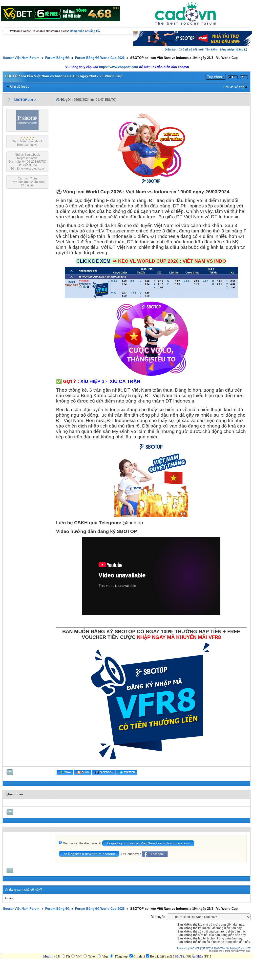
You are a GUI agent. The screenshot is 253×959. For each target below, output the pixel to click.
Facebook (157, 854)
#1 (58, 99)
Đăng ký (93, 30)
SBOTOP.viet (23, 100)
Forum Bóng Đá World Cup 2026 (100, 58)
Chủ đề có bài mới (191, 49)
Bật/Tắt (180, 956)
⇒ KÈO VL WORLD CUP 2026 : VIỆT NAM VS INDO (169, 261)
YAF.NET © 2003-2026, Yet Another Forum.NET (226, 948)
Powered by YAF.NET (188, 948)
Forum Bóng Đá (57, 58)
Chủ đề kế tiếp (233, 87)
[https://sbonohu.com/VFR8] (151, 762)
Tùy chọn (214, 77)
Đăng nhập (77, 30)
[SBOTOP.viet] (27, 129)
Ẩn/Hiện (197, 956)
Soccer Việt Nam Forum (21, 58)
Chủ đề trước (19, 86)
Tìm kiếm (211, 49)
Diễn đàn (170, 49)
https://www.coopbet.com (119, 67)
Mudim (48, 956)
